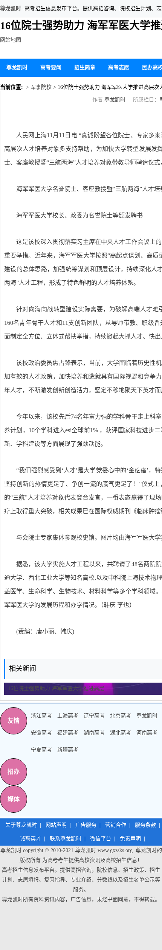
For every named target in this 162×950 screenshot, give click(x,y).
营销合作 (115, 825)
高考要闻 (50, 67)
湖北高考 (120, 733)
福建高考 (67, 733)
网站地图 (10, 40)
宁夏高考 (41, 750)
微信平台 (100, 838)
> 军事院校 (38, 87)
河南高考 (146, 733)
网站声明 (56, 825)
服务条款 (145, 825)
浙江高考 (41, 716)
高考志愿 (118, 67)
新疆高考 (67, 750)
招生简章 (84, 67)
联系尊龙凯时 (65, 838)
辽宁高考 (94, 716)
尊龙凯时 (10, 8)
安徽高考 (41, 733)
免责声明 (130, 838)
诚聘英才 (30, 838)
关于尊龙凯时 (21, 825)
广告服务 (85, 825)
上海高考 (67, 716)
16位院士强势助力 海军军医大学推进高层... (58, 688)
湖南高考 (94, 733)
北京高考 (120, 716)
